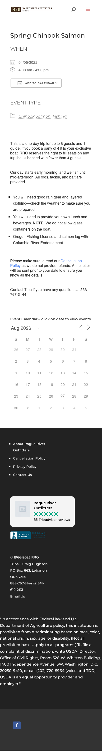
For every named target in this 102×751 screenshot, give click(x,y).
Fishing (60, 116)
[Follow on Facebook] (17, 725)
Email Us (17, 596)
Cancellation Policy (29, 458)
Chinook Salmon (35, 116)
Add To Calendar (39, 83)
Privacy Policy (25, 466)
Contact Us (22, 475)
